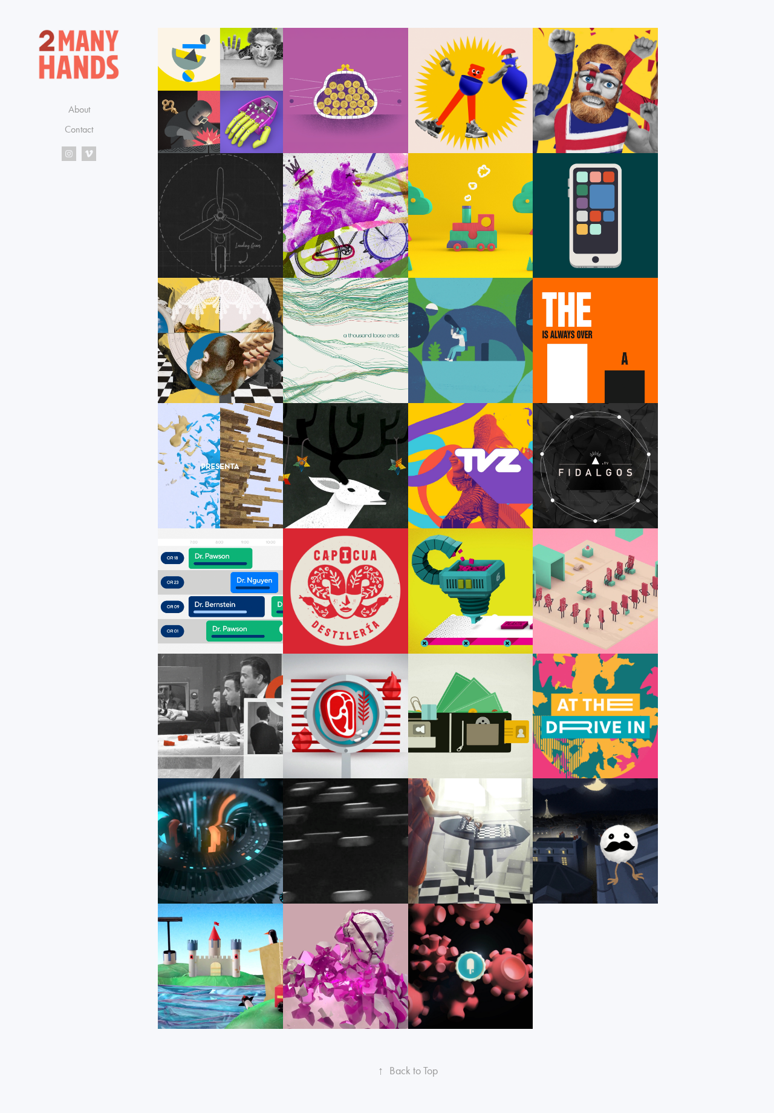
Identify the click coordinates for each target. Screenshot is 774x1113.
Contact (79, 129)
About (79, 109)
